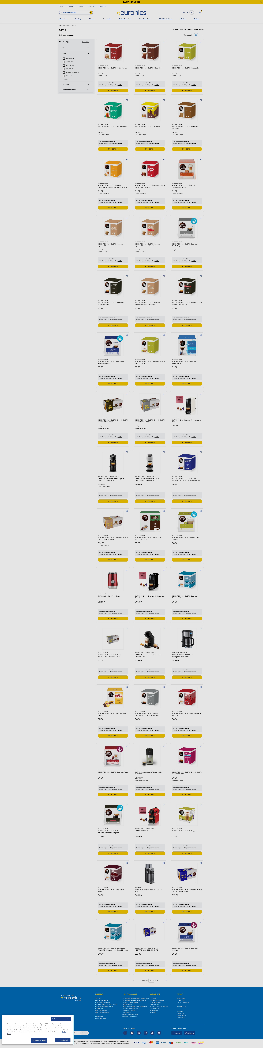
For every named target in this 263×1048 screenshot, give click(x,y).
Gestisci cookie (40, 1040)
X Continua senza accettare (61, 1019)
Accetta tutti (64, 1040)
